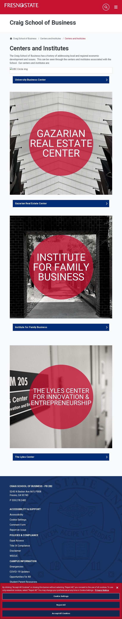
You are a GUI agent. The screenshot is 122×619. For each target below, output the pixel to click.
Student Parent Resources (23, 581)
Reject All (60, 605)
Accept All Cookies (61, 613)
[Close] (117, 587)
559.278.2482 (19, 500)
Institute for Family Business (31, 327)
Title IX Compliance (20, 545)
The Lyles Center (24, 457)
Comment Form (18, 524)
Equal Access (17, 540)
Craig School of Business (24, 38)
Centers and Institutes (50, 38)
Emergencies (16, 566)
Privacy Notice (102, 590)
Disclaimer (15, 550)
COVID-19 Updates (20, 571)
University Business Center (30, 79)
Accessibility (16, 514)
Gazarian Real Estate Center (31, 203)
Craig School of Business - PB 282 (31, 486)
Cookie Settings (18, 519)
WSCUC (14, 555)
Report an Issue (18, 529)
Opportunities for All (20, 576)
